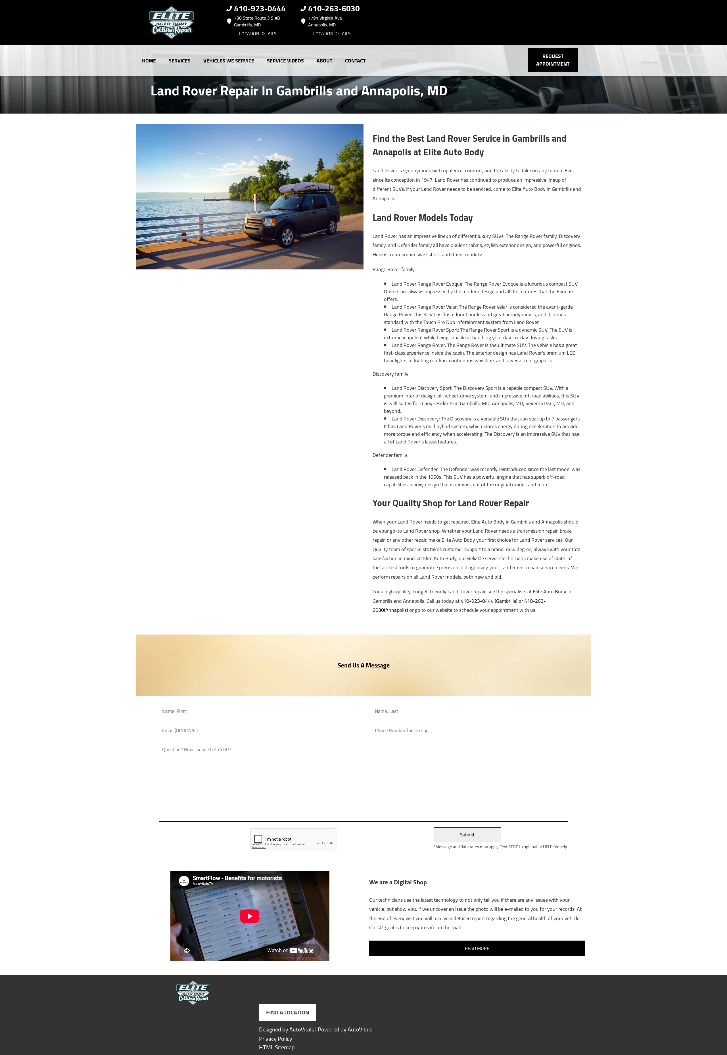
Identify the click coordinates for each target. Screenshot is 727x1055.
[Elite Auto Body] (171, 22)
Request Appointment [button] (552, 59)
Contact (355, 60)
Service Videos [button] (285, 60)
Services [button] (180, 60)
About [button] (324, 60)
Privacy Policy (275, 1039)
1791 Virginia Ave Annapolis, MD (325, 21)
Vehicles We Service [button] (228, 60)
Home (149, 60)
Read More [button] (477, 948)
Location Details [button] (258, 33)
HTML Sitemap (277, 1047)
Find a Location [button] (287, 1012)
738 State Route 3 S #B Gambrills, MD (257, 21)
